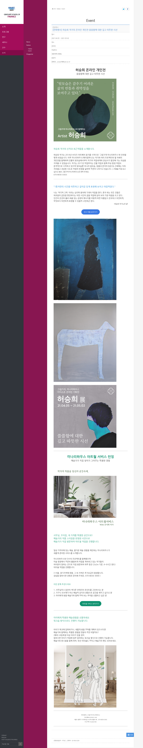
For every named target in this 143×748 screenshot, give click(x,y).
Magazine (29, 54)
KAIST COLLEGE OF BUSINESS (9, 739)
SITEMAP (4, 735)
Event (30, 51)
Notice (28, 45)
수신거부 (87, 721)
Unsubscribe (93, 721)
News (28, 42)
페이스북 (128, 9)
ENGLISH (4, 737)
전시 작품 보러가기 (90, 212)
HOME (52, 9)
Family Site (5, 744)
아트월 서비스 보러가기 (90, 604)
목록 (131, 735)
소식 (54, 9)
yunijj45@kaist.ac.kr (63, 62)
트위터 (124, 9)
